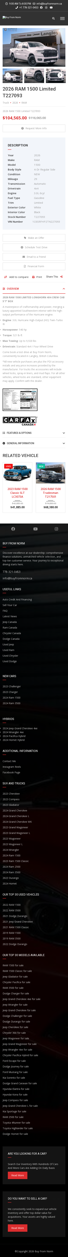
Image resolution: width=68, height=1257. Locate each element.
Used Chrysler (10, 655)
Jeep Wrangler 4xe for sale (17, 1049)
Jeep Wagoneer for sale (16, 1038)
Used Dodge (10, 661)
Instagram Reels (12, 766)
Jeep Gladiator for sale (15, 976)
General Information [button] (20, 443)
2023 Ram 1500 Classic (16, 861)
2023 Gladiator (11, 805)
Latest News (10, 616)
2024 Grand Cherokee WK (17, 821)
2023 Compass (11, 799)
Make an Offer (36, 237)
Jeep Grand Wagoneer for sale (20, 1044)
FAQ (5, 610)
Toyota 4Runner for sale (16, 1122)
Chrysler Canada (12, 633)
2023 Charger (10, 692)
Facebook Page (11, 772)
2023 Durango (11, 878)
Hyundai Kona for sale (15, 1094)
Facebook (13, 529)
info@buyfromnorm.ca (49, 3)
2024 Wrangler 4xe (13, 732)
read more (17, 1175)
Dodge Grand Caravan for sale (20, 1083)
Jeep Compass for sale (15, 1100)
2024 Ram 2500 (11, 866)
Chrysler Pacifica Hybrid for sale (20, 1055)
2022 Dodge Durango (15, 944)
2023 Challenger (12, 686)
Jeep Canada (10, 622)
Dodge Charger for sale (16, 993)
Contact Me (9, 761)
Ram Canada (10, 627)
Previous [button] (7, 75)
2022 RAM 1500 (12, 904)
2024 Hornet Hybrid (14, 740)
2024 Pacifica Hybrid (14, 736)
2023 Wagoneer (12, 838)
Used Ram (8, 650)
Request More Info (36, 128)
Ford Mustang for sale (15, 1072)
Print (39, 277)
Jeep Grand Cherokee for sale (19, 1010)
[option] (34, 47)
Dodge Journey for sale (16, 1066)
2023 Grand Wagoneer (15, 827)
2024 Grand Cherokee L (16, 816)
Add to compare (19, 277)
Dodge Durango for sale (16, 1021)
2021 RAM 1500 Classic (16, 927)
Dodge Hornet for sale (15, 1134)
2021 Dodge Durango (15, 916)
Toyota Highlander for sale (18, 1128)
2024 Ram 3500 (11, 703)
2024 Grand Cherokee (15, 810)
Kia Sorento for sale (14, 1077)
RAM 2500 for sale (13, 1117)
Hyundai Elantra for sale (16, 1089)
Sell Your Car (10, 605)
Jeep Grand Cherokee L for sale (20, 1105)
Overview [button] (12, 288)
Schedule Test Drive (36, 247)
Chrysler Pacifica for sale (16, 982)
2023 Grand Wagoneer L (16, 833)
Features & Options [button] (19, 433)
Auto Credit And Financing (17, 599)
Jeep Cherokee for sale (15, 1027)
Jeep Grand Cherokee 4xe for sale (21, 999)
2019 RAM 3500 (12, 938)
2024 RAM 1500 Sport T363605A (50, 491)
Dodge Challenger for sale (17, 1016)
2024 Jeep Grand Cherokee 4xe (20, 728)
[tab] (34, 290)
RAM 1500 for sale (13, 965)
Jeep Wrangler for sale (15, 1004)
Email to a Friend (36, 256)
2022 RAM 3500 (12, 910)
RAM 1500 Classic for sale (17, 971)
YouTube (35, 529)
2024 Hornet (10, 883)
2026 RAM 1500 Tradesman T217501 (17, 493)
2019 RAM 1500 (12, 932)
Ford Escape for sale (14, 1060)
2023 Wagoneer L (13, 844)
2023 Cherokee (11, 793)
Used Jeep (8, 644)
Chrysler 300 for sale (14, 1032)
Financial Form (36, 266)
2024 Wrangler (11, 849)
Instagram (56, 529)
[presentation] (8, 487)
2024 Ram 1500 (11, 697)
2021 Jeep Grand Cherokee (18, 921)
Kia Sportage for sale (14, 1111)
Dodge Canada (11, 638)
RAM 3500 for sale (13, 987)
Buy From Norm (44, 1251)
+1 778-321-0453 (28, 7)
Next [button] (60, 75)
